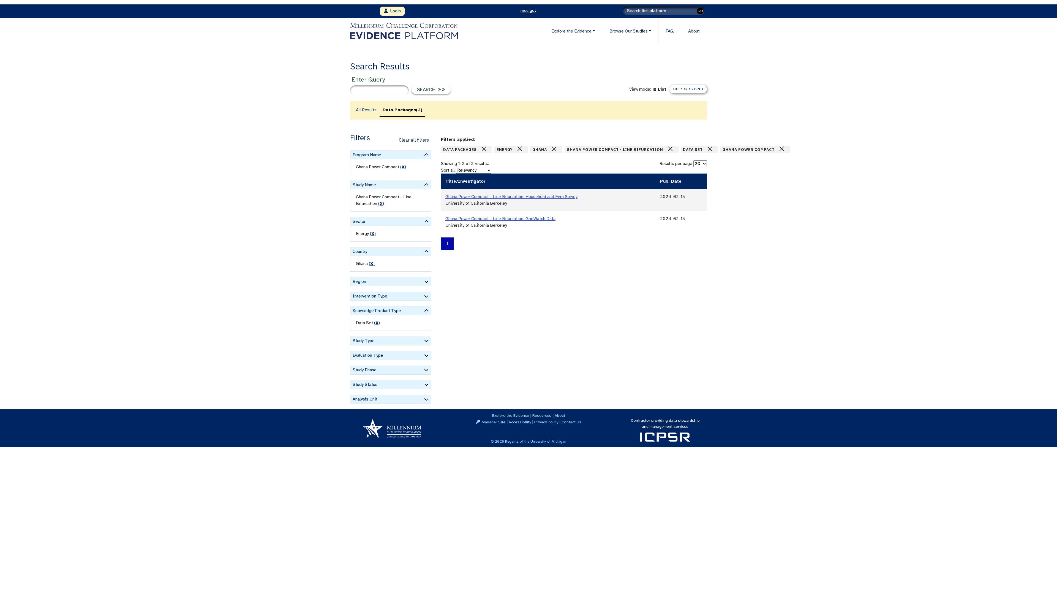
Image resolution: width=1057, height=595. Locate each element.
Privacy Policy (546, 422)
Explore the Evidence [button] (571, 31)
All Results (366, 110)
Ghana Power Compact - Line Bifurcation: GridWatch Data (500, 218)
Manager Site (493, 422)
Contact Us (571, 422)
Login (394, 11)
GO (700, 11)
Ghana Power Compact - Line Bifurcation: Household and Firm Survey (511, 196)
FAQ (670, 31)
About (694, 31)
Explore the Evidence (510, 415)
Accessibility (520, 422)
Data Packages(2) (402, 110)
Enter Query (368, 79)
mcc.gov (528, 10)
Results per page (676, 163)
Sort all (448, 170)
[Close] (484, 149)
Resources (541, 415)
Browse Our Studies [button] (628, 31)
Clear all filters (414, 140)
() (403, 167)
